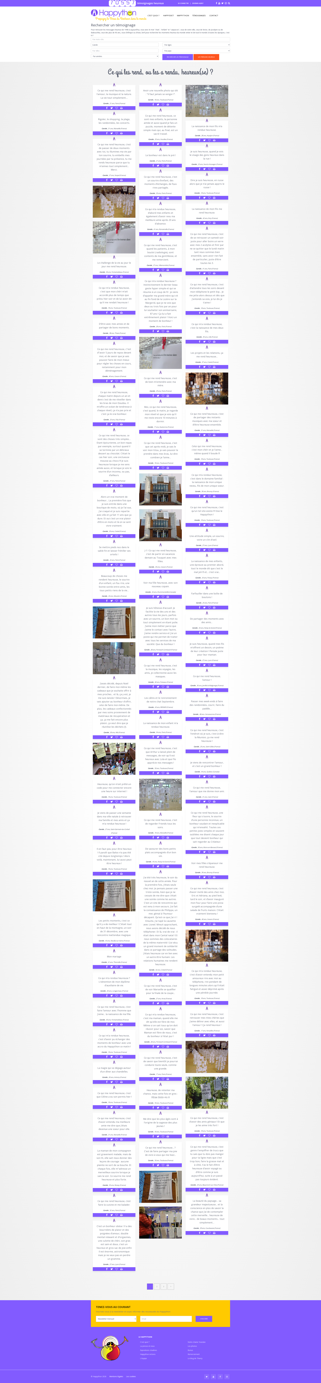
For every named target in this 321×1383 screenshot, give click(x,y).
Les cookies (131, 1376)
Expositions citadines (148, 1350)
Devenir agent (198, 3)
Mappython (183, 15)
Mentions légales (116, 1376)
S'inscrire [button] (204, 1319)
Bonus (190, 1350)
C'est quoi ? (153, 15)
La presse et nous (147, 1346)
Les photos (192, 1346)
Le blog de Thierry (195, 1358)
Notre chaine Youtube (197, 1342)
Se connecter (183, 3)
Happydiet (168, 15)
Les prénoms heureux (206, 57)
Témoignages (199, 15)
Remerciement (194, 1354)
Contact (213, 15)
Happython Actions (147, 1354)
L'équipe (143, 1358)
